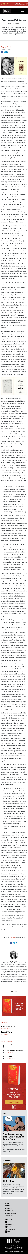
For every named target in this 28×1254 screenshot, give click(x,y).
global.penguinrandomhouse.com (14, 1251)
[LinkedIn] (7, 52)
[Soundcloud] (6, 1229)
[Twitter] (5, 52)
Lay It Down (11, 1045)
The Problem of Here (14, 987)
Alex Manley (10, 1052)
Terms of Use (9, 1216)
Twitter (14, 940)
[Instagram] (6, 1224)
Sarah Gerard (15, 23)
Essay (5, 1178)
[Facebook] (2, 52)
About (7, 1203)
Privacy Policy (9, 1210)
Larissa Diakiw (11, 1058)
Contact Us (8, 1208)
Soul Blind (10, 1056)
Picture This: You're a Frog (15, 1050)
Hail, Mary (8, 1181)
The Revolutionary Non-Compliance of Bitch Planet (13, 1136)
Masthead (8, 1205)
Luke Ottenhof (11, 1046)
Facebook (13, 937)
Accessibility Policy (11, 1213)
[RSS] (6, 1232)
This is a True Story (14, 991)
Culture (6, 1131)
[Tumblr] (6, 1227)
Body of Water (14, 989)
